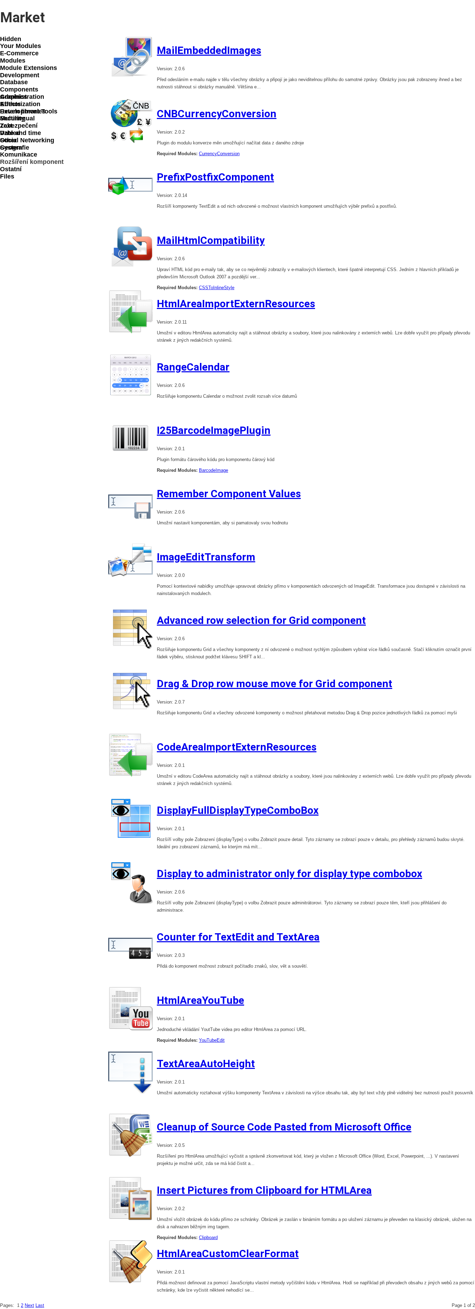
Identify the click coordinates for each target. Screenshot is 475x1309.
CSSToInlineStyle (216, 287)
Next (29, 1305)
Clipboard (208, 1237)
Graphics (13, 96)
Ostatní (11, 169)
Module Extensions (28, 67)
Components (19, 89)
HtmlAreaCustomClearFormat (228, 1253)
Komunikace (18, 154)
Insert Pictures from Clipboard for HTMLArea (264, 1190)
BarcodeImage (213, 470)
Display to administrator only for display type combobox (289, 873)
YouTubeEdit (212, 1040)
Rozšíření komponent (32, 161)
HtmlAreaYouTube (200, 1000)
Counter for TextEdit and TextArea (238, 937)
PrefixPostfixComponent (215, 177)
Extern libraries (23, 111)
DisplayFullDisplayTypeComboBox (238, 810)
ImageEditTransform (206, 557)
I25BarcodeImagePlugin (214, 430)
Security (12, 118)
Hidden (10, 38)
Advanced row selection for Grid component (261, 620)
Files (7, 176)
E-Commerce (19, 53)
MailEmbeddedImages (209, 50)
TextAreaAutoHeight (206, 1063)
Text (6, 125)
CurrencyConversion (219, 153)
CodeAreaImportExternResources (236, 747)
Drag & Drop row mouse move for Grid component (274, 683)
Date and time (20, 132)
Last (39, 1305)
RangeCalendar (193, 367)
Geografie (14, 147)
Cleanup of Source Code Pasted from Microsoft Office (284, 1127)
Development (19, 75)
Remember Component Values (229, 493)
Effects (10, 104)
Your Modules (20, 45)
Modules (12, 60)
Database (14, 82)
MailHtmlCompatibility (211, 240)
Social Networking (27, 140)
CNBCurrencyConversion (216, 114)
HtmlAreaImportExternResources (236, 304)
